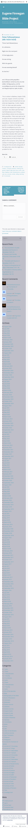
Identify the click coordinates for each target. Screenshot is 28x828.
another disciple (18, 166)
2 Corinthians (8, 678)
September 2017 (9, 562)
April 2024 (7, 388)
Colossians (7, 700)
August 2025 (7, 353)
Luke (23, 170)
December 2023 (8, 397)
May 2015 (7, 623)
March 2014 (7, 654)
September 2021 (9, 456)
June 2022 (7, 436)
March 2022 (7, 443)
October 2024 (8, 375)
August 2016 (7, 590)
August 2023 (7, 406)
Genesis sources (9, 709)
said (3, 174)
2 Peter (6, 682)
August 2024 (7, 379)
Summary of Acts (9, 786)
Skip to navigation (3, 7)
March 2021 (7, 469)
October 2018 (8, 533)
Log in (6, 803)
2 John (6, 680)
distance (14, 168)
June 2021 (7, 463)
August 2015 (7, 617)
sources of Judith (9, 775)
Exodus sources (8, 704)
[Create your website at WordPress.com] (14, 1)
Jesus (17, 170)
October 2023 (8, 401)
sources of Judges (9, 772)
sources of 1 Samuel (10, 753)
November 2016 (8, 584)
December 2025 (8, 344)
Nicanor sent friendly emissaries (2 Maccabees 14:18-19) (11, 256)
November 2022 (8, 425)
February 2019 (8, 524)
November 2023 (8, 399)
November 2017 (8, 557)
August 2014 (7, 643)
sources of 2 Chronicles (11, 755)
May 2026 (7, 333)
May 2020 (7, 491)
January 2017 (8, 579)
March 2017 (7, 575)
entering (19, 168)
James (6, 724)
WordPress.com (8, 809)
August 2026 (7, 326)
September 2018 (9, 535)
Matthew (7, 172)
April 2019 (7, 520)
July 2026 (6, 329)
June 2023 (7, 410)
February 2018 (8, 551)
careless (4, 168)
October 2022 (8, 428)
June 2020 (7, 489)
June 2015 (7, 621)
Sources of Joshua (9, 770)
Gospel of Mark (8, 715)
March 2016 (7, 601)
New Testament (8, 735)
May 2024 (7, 386)
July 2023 (6, 408)
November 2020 (8, 478)
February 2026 (8, 340)
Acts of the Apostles (10, 691)
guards (4, 170)
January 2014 (8, 658)
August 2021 (7, 458)
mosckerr (9, 293)
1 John (6, 669)
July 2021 (6, 461)
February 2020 (8, 498)
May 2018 (7, 544)
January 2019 (8, 527)
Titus (5, 790)
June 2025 (7, 357)
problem (23, 172)
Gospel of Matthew (9, 717)
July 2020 (6, 487)
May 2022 (7, 439)
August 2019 (7, 511)
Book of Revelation (9, 698)
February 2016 (8, 604)
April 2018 (7, 546)
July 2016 (6, 593)
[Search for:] (12, 238)
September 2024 (9, 377)
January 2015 (8, 632)
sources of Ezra (8, 768)
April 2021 (7, 467)
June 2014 (7, 647)
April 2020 (7, 494)
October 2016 (8, 586)
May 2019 (7, 518)
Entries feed (7, 805)
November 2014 (8, 636)
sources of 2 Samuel (10, 761)
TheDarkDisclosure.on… (14, 285)
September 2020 (9, 483)
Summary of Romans (10, 788)
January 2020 (8, 500)
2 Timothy (7, 687)
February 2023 (8, 419)
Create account (8, 801)
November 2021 (8, 452)
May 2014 (7, 650)
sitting (17, 174)
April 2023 (7, 414)
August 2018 (7, 538)
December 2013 (8, 661)
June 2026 (7, 331)
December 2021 (8, 450)
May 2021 (7, 465)
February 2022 (8, 445)
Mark (3, 172)
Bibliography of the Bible (11, 695)
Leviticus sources (9, 733)
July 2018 (6, 540)
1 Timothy (7, 676)
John (20, 170)
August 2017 (7, 564)
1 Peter (6, 671)
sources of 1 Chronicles (11, 746)
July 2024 (6, 381)
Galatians (6, 706)
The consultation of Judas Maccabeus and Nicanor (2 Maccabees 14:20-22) (10, 250)
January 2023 (8, 421)
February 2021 (8, 472)
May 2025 (7, 359)
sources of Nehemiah (10, 777)
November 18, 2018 (9, 34)
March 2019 (7, 522)
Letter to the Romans (10, 731)
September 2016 (9, 588)
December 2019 (8, 502)
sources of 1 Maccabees (11, 750)
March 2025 (7, 364)
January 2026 (8, 342)
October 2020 (8, 480)
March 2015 (7, 628)
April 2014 (7, 652)
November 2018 (8, 531)
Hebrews (6, 720)
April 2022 (7, 441)
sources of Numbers (10, 779)
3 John (6, 689)
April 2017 (7, 573)
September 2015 (9, 615)
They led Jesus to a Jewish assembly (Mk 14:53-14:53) (7, 191)
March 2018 (7, 548)
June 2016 (7, 595)
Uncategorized (7, 166)
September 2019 (9, 509)
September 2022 (9, 430)
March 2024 (7, 390)
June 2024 (7, 384)
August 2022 (7, 432)
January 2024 (8, 395)
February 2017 (8, 577)
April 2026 (7, 335)
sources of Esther (9, 766)
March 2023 (7, 417)
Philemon (7, 737)
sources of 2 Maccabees (11, 759)
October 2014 (8, 639)
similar (13, 174)
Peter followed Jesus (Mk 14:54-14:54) (11, 38)
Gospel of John (8, 711)
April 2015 (7, 625)
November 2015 (8, 610)
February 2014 (8, 656)
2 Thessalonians (9, 684)
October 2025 (8, 348)
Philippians (7, 739)
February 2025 (8, 366)
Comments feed (8, 807)
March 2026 (7, 337)
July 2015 (6, 619)
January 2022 (8, 447)
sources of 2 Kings (9, 757)
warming (21, 174)
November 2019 (8, 505)
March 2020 (7, 496)
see (6, 174)
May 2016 (7, 597)
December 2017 (8, 555)
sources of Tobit (9, 783)
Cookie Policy (10, 820)
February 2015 (8, 630)
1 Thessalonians (9, 673)
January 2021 (8, 474)
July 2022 (6, 434)
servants (9, 174)
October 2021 (8, 454)
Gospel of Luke (8, 713)
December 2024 (8, 370)
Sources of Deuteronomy (11, 764)
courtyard (9, 168)
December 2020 (8, 476)
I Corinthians (8, 722)
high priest (12, 170)
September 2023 (9, 403)
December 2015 (8, 608)
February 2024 (8, 392)
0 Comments (7, 176)
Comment (20, 217)
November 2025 (8, 346)
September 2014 (9, 641)
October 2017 (8, 559)
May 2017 (7, 570)
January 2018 (8, 553)
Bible (5, 693)
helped (8, 170)
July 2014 (6, 645)
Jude (5, 728)
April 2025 (7, 362)
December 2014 (8, 634)
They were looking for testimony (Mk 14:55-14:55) (21, 190)
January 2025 (8, 368)
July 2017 (6, 566)
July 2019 (6, 513)
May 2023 (7, 412)
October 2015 (8, 612)
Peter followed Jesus (15, 172)
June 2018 (7, 542)
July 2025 (6, 355)
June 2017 (7, 568)
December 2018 (8, 529)
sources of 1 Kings (9, 748)
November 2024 (8, 373)
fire (22, 168)
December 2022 (8, 423)
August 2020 (7, 485)
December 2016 (8, 582)
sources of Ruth (8, 781)
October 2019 (8, 507)
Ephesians (7, 702)
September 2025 (9, 351)
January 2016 (8, 606)
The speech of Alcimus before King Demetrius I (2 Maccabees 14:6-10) (12, 272)
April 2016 (7, 599)
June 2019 (7, 516)
